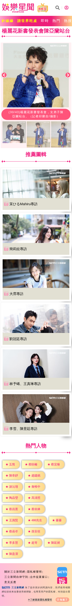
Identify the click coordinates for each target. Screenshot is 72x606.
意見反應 (10, 582)
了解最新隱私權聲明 (41, 599)
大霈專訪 (16, 294)
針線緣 (8, 21)
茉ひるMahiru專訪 (23, 204)
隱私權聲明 (34, 571)
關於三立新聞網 (14, 571)
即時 (45, 21)
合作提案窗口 (39, 576)
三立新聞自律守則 (16, 576)
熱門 (56, 21)
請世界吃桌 (27, 21)
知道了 (64, 599)
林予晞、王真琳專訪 (25, 384)
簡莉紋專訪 (18, 249)
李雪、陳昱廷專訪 (23, 429)
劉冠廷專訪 (18, 339)
